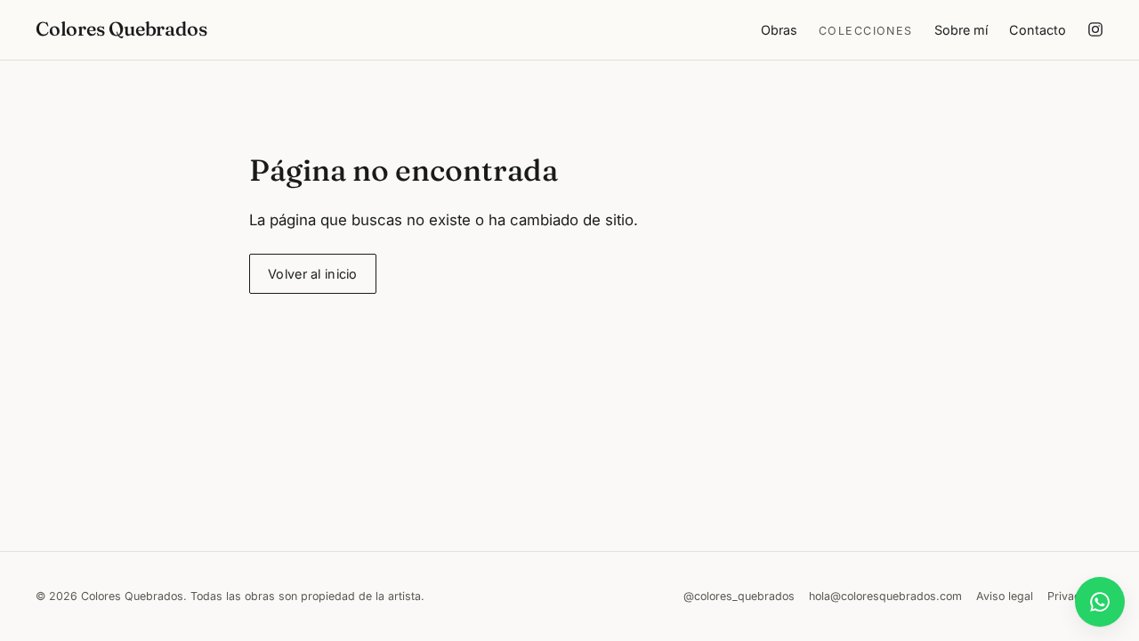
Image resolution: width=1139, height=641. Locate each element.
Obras (779, 29)
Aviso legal (1004, 596)
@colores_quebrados (739, 596)
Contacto (1037, 29)
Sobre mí (961, 29)
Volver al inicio (313, 273)
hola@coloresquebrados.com (885, 596)
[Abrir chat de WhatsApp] (1100, 602)
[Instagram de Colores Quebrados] (1095, 29)
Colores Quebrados (121, 29)
